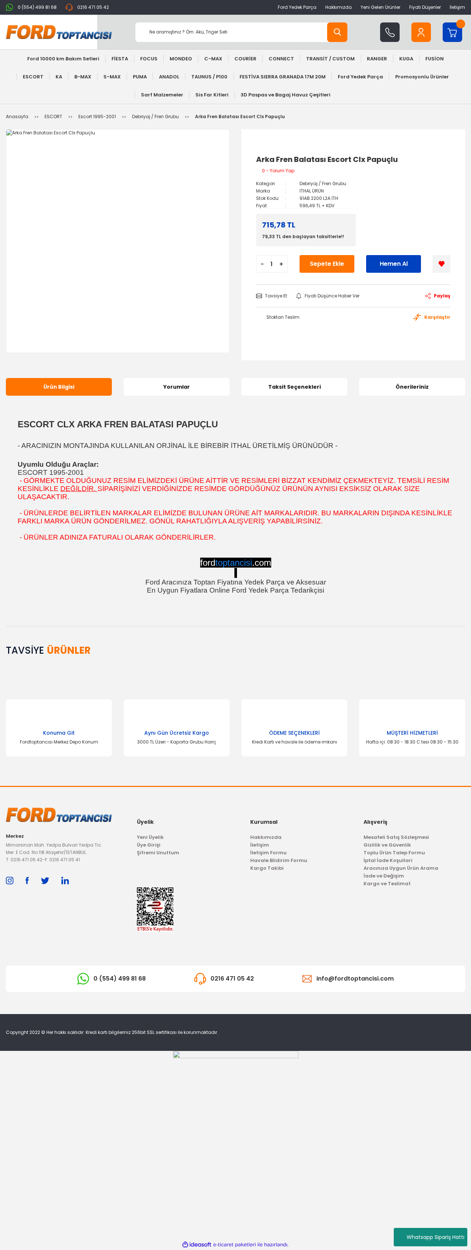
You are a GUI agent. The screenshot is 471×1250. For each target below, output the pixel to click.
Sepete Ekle (327, 263)
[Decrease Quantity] (262, 264)
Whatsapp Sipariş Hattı (435, 1237)
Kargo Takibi (267, 868)
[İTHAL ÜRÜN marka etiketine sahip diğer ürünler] (273, 146)
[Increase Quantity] (281, 264)
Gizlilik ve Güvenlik (387, 844)
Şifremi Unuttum (158, 852)
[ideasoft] (197, 1244)
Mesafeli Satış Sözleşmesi (396, 837)
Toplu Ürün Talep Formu (394, 852)
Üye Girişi (148, 844)
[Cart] (452, 32)
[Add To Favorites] (441, 264)
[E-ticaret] (234, 1245)
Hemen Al (394, 263)
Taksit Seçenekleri (294, 387)
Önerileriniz (412, 387)
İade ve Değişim (384, 875)
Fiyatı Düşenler (425, 7)
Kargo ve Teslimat (387, 883)
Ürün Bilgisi (58, 387)
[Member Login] (421, 32)
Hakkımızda (338, 7)
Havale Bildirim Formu (278, 860)
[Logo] (59, 32)
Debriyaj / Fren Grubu (323, 183)
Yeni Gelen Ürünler (380, 7)
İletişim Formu (268, 852)
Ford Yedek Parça (297, 7)
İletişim (457, 7)
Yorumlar (176, 387)
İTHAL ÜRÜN (312, 191)
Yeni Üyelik (150, 837)
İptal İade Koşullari (388, 860)
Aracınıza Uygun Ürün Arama (401, 868)
